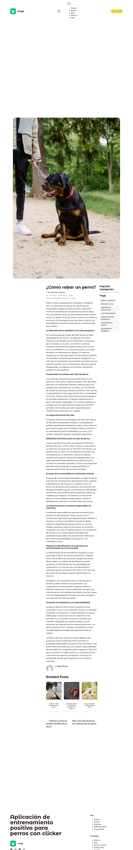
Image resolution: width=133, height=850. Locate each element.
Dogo (21, 11)
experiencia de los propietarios (107, 318)
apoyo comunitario (108, 300)
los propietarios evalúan (107, 324)
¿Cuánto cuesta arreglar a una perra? (54, 705)
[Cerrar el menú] (69, 3)
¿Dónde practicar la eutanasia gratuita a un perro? (71, 706)
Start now (116, 11)
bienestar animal (107, 304)
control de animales (108, 313)
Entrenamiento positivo (56, 292)
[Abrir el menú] (59, 11)
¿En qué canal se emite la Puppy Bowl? (89, 705)
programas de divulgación (106, 329)
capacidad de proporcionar (106, 308)
